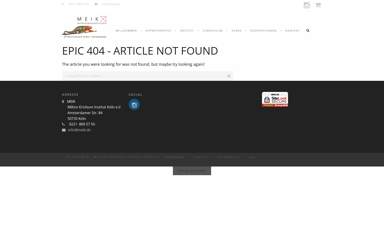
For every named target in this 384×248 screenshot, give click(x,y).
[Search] (229, 76)
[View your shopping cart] (318, 5)
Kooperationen (263, 30)
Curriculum (213, 30)
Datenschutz (228, 157)
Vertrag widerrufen (192, 171)
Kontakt (293, 30)
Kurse (237, 30)
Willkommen (126, 30)
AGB (252, 157)
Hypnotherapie (158, 30)
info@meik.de (111, 4)
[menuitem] (126, 30)
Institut (187, 30)
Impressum (175, 157)
